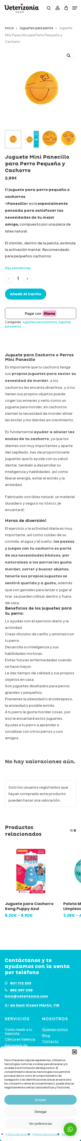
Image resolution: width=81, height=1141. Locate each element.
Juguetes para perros (36, 28)
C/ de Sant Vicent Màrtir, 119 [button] (32, 1006)
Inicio (9, 28)
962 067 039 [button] (21, 990)
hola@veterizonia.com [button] (26, 997)
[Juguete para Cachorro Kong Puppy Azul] (31, 871)
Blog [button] (46, 1036)
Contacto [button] (50, 1041)
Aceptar (40, 1100)
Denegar (41, 1112)
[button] (74, 1052)
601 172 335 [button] (20, 983)
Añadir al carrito (25, 294)
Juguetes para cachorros (39, 322)
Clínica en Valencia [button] (20, 1039)
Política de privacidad (46, 1134)
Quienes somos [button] (55, 1029)
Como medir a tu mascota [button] (18, 1031)
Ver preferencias (40, 1123)
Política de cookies (18, 1134)
